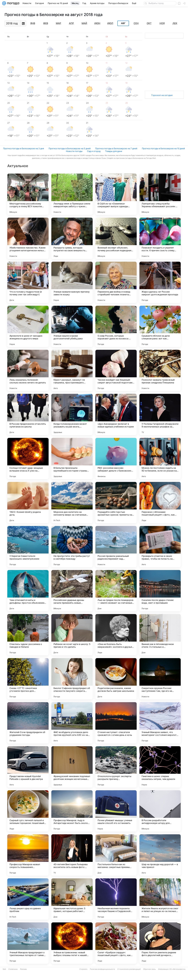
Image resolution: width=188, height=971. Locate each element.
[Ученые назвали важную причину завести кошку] (72, 282)
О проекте (83, 969)
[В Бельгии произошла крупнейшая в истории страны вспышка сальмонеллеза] (72, 458)
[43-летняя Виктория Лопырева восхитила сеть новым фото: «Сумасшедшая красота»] (72, 855)
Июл (110, 23)
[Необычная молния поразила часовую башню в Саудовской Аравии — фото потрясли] (116, 899)
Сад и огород (93, 151)
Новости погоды (74, 151)
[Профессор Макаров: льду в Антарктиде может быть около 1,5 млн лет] (72, 811)
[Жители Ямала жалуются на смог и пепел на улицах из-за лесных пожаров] (160, 899)
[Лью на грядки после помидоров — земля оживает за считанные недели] (116, 590)
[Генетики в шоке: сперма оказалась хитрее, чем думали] (160, 767)
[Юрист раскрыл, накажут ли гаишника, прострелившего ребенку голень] (72, 370)
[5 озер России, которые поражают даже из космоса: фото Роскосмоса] (116, 326)
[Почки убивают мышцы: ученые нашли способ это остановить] (116, 811)
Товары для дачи (113, 151)
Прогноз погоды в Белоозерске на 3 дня (23, 148)
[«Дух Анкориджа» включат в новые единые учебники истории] (116, 414)
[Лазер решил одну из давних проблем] (28, 899)
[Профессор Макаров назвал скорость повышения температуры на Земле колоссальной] (28, 855)
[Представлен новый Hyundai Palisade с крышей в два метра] (28, 767)
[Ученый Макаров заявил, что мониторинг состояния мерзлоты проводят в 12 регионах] (160, 722)
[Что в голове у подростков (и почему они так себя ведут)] (28, 282)
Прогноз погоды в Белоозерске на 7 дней (116, 148)
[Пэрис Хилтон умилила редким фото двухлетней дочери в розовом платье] (160, 943)
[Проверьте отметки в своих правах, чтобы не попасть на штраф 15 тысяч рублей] (160, 546)
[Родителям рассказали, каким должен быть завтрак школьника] (116, 678)
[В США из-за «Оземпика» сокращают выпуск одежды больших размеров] (116, 194)
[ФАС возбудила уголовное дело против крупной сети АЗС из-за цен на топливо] (72, 722)
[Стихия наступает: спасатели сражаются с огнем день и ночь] (116, 722)
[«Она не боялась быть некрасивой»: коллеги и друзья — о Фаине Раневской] (116, 634)
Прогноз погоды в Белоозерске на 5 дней (70, 148)
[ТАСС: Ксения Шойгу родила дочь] (28, 502)
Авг (123, 23)
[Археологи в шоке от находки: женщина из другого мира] (28, 326)
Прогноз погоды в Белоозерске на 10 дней (163, 148)
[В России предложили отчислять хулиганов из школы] (28, 414)
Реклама (23, 969)
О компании (13, 969)
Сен (136, 23)
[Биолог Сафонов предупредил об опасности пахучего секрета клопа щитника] (72, 678)
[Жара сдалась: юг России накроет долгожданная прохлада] (160, 282)
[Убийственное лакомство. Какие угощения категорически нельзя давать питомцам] (28, 238)
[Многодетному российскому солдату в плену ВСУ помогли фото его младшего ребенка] (28, 194)
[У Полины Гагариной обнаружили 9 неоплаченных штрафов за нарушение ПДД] (160, 414)
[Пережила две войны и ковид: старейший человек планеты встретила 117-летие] (116, 282)
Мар (58, 23)
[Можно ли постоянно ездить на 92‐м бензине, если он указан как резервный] (160, 458)
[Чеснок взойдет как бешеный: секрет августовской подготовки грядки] (116, 370)
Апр (71, 23)
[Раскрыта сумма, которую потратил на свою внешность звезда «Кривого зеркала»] (72, 238)
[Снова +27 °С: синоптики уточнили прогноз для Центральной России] (28, 678)
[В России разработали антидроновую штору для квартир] (160, 811)
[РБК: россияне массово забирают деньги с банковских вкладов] (116, 458)
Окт (149, 23)
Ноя (162, 23)
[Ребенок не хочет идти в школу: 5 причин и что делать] (72, 634)
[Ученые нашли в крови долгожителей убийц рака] (72, 326)
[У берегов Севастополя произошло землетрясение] (28, 546)
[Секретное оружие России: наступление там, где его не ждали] (160, 678)
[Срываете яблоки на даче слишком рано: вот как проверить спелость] (160, 326)
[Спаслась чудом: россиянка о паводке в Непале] (28, 634)
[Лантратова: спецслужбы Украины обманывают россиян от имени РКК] (160, 194)
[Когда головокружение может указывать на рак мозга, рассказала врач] (72, 414)
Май (84, 23)
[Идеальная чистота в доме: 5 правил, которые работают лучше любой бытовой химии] (72, 899)
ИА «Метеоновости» (177, 969)
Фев (45, 23)
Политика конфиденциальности (102, 969)
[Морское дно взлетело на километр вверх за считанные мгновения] (72, 502)
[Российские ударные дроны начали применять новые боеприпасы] (72, 590)
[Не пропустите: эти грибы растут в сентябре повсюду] (72, 546)
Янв (32, 23)
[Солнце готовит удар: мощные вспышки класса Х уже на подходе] (28, 458)
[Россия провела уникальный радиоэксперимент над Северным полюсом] (116, 546)
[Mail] (4, 3)
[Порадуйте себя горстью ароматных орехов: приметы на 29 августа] (116, 502)
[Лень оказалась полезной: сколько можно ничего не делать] (28, 370)
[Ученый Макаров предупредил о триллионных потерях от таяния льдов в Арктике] (28, 943)
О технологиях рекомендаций (129, 969)
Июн (97, 23)
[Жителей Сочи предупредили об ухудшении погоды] (28, 722)
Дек (175, 23)
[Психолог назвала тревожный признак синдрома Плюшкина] (160, 370)
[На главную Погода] (12, 3)
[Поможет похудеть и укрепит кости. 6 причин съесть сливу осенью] (160, 238)
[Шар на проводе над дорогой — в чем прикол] (160, 855)
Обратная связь (149, 969)
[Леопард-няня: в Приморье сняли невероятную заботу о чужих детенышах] (72, 194)
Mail (4, 969)
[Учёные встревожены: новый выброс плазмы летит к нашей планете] (72, 943)
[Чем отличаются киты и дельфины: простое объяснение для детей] (28, 590)
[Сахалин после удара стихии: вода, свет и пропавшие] (160, 590)
